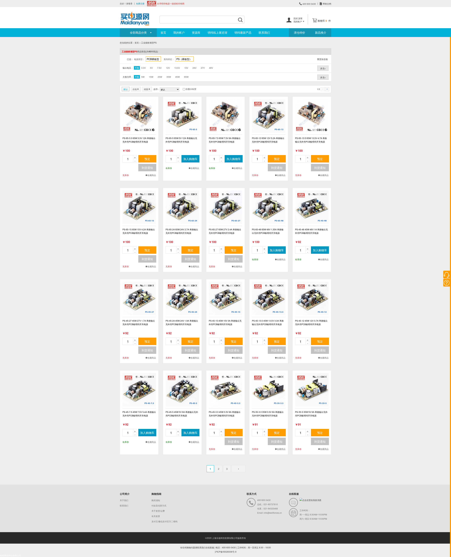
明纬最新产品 (242, 32)
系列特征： (169, 59)
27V (203, 67)
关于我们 (124, 500)
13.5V (177, 67)
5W (142, 76)
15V (186, 67)
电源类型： (139, 59)
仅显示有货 (191, 88)
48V (211, 67)
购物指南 (156, 494)
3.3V (143, 67)
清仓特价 (299, 32)
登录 (130, 3)
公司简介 (125, 494)
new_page (139, 116)
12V (168, 67)
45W (177, 76)
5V (151, 67)
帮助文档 (326, 3)
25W (160, 76)
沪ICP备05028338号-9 (225, 551)
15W (151, 76)
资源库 (196, 32)
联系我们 (264, 32)
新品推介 (320, 32)
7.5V (159, 67)
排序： (156, 89)
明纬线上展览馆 (217, 32)
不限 (137, 67)
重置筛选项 (322, 59)
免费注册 (140, 3)
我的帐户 (179, 32)
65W (186, 76)
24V (194, 67)
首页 (163, 32)
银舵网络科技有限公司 (10, 555)
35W (168, 76)
